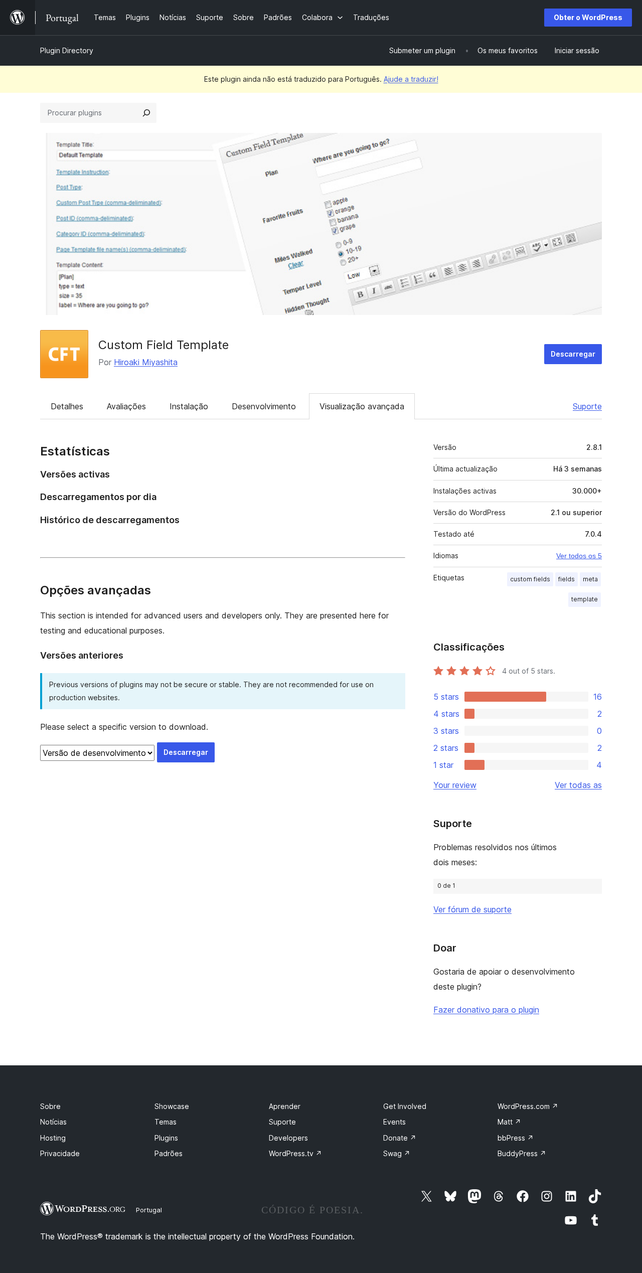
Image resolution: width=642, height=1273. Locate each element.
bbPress (516, 1138)
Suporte (587, 406)
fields (566, 579)
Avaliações (126, 406)
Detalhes (67, 406)
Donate (399, 1138)
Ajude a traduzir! (411, 79)
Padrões (168, 1153)
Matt (509, 1122)
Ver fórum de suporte (472, 909)
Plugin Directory (66, 50)
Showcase (171, 1106)
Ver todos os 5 (579, 556)
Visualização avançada (361, 406)
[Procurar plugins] (146, 113)
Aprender (284, 1106)
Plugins (166, 1138)
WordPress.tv (295, 1153)
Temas (165, 1122)
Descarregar (573, 354)
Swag (396, 1153)
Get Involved (404, 1106)
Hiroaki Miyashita (146, 362)
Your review (454, 785)
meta (590, 579)
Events (394, 1122)
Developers (288, 1138)
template (584, 599)
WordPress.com (528, 1106)
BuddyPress (522, 1153)
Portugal (149, 1210)
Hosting (53, 1138)
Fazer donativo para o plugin (486, 1010)
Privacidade (60, 1153)
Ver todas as (578, 785)
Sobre (50, 1106)
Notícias (53, 1122)
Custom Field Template (163, 345)
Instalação (189, 406)
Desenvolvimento (264, 406)
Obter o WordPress (588, 17)
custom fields (530, 579)
